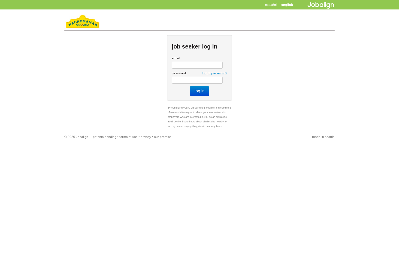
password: (179, 73)
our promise (163, 137)
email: (176, 58)
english (287, 4)
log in (200, 91)
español (271, 4)
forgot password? (214, 73)
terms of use (128, 137)
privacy (146, 137)
